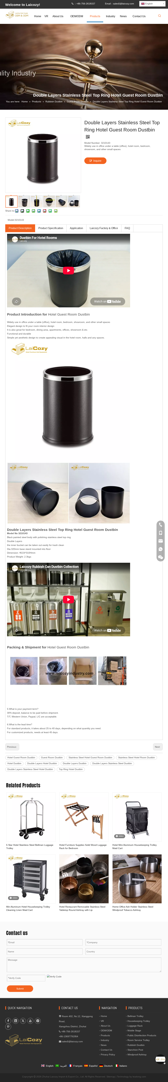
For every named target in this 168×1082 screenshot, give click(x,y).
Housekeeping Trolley (138, 1021)
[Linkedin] (16, 1021)
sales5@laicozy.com (123, 3)
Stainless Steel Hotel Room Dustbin (136, 757)
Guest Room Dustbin (52, 757)
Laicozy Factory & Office (104, 228)
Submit (20, 988)
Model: (11, 220)
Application (76, 228)
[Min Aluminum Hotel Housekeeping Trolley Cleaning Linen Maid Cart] (30, 878)
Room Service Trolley (138, 1040)
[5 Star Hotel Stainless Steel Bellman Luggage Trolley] (30, 817)
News (103, 1045)
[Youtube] (30, 1021)
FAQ (127, 228)
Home (104, 1016)
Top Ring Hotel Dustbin (71, 769)
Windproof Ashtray (137, 1054)
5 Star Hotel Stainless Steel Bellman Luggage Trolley (29, 847)
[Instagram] (38, 1021)
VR (102, 1021)
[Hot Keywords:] (160, 16)
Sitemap (110, 1076)
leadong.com (139, 1076)
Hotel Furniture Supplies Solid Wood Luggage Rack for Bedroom (83, 847)
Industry (105, 1040)
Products (105, 1035)
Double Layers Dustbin (74, 763)
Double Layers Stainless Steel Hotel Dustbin (30, 769)
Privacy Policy (108, 1054)
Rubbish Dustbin (136, 1045)
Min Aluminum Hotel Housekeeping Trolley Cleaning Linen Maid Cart (28, 908)
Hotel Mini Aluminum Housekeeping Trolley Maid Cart (134, 847)
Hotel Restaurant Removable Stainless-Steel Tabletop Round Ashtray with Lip (82, 908)
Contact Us (106, 1049)
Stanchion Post (135, 1049)
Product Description (20, 228)
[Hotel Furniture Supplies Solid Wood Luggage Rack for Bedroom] (83, 817)
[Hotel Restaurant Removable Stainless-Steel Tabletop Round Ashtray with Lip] (83, 878)
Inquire (97, 160)
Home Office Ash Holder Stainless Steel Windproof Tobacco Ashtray (132, 908)
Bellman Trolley (135, 1016)
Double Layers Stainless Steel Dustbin (112, 763)
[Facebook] (8, 1021)
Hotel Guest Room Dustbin (21, 757)
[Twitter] (23, 1021)
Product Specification (50, 228)
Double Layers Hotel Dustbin (42, 763)
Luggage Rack (135, 1025)
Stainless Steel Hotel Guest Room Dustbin (90, 757)
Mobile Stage (134, 1030)
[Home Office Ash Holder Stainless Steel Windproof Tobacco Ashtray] (137, 878)
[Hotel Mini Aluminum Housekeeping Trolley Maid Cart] (137, 817)
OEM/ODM (106, 1030)
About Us (105, 1025)
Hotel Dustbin (14, 763)
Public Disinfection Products (141, 1035)
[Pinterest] (8, 1027)
